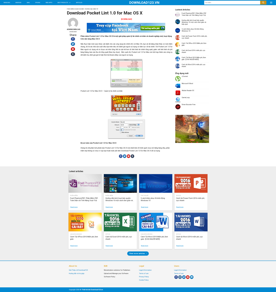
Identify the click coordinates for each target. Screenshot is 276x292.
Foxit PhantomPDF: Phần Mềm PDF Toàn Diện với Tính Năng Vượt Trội (194, 14)
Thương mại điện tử (91, 9)
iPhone (37, 2)
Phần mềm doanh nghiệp (75, 9)
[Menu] (271, 2)
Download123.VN (138, 2)
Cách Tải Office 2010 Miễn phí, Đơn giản (194, 44)
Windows (7, 2)
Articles (79, 2)
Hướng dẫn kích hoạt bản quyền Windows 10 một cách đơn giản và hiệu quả (194, 22)
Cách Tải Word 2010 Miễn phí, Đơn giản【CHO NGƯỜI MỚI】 (194, 58)
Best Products (63, 2)
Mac (28, 2)
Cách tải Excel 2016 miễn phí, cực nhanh (193, 51)
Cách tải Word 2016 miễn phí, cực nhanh (193, 65)
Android (18, 2)
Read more (74, 207)
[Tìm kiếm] (263, 3)
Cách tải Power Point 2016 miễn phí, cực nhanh (194, 37)
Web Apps (49, 2)
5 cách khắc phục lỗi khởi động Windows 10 (193, 30)
